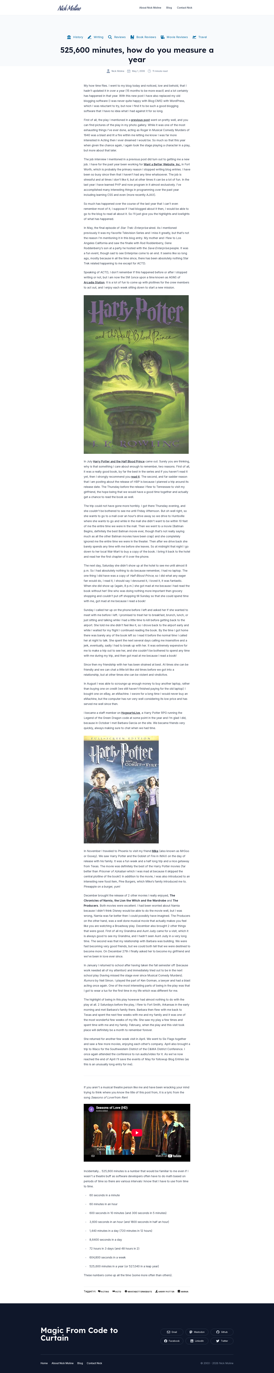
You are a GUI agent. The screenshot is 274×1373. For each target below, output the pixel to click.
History (78, 37)
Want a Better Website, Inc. (162, 164)
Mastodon (199, 1332)
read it (135, 476)
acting (105, 1291)
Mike (155, 851)
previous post (140, 120)
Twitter (224, 1341)
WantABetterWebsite (139, 1291)
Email (174, 1332)
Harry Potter (166, 1291)
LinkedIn (199, 1341)
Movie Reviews (177, 37)
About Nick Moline (150, 7)
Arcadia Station (94, 282)
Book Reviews (146, 37)
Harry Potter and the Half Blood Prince (119, 461)
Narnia (184, 1291)
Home (44, 1363)
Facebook (174, 1341)
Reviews (120, 37)
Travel (202, 37)
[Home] (69, 7)
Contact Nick (184, 7)
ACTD (118, 1291)
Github (224, 1332)
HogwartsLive (130, 712)
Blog (169, 7)
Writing (98, 37)
